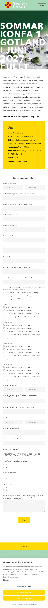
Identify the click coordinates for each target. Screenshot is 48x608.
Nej (7, 467)
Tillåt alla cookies (24, 598)
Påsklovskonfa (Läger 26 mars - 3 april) (19, 310)
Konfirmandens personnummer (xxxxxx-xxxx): (19, 194)
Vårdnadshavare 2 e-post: (11, 428)
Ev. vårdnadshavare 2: (10, 418)
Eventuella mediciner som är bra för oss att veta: (19, 278)
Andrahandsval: (9, 322)
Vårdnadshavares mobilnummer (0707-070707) (19, 407)
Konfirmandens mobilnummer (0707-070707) (18, 204)
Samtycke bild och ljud (11, 449)
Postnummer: (8, 236)
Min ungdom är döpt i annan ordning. (18, 296)
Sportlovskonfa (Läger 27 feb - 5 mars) (19, 307)
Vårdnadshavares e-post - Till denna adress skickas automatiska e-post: (20, 396)
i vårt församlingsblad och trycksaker (16, 461)
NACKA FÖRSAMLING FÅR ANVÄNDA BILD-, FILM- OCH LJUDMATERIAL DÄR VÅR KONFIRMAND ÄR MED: (22, 455)
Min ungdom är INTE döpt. (15, 299)
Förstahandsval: (9, 304)
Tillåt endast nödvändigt (24, 592)
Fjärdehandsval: (9, 364)
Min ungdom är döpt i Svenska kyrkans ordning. (22, 292)
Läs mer (6, 580)
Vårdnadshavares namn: (11, 385)
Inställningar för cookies (24, 586)
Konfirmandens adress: (11, 225)
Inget (7, 338)
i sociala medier (8, 484)
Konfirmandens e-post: (10, 215)
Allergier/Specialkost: (10, 257)
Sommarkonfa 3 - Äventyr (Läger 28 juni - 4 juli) (22, 314)
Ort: (5, 246)
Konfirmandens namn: (11, 183)
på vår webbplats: (9, 472)
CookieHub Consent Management (28, 604)
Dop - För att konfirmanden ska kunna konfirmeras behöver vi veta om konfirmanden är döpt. (24, 288)
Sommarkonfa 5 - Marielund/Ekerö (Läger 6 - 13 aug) (23, 317)
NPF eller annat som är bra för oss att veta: (17, 267)
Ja (6, 464)
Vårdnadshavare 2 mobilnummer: (14, 439)
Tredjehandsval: (9, 343)
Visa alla (24, 546)
